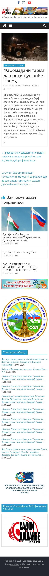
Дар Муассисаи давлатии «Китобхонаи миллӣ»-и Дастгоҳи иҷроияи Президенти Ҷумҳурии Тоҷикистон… (24, 362)
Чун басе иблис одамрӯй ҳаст (20, 252)
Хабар (21, 65)
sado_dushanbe (24, 85)
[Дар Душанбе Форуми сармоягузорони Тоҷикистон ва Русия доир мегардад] (24, 208)
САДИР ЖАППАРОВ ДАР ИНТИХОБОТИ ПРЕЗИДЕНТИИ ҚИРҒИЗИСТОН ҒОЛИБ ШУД (20, 267)
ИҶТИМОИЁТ (10, 65)
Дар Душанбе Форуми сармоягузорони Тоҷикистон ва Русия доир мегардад (22, 237)
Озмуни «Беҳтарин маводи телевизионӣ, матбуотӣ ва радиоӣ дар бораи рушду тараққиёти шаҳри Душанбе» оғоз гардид (24, 178)
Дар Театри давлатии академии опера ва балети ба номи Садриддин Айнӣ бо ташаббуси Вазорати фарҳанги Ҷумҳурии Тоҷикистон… (24, 452)
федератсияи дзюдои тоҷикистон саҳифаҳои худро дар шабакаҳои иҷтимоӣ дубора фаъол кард (22, 156)
